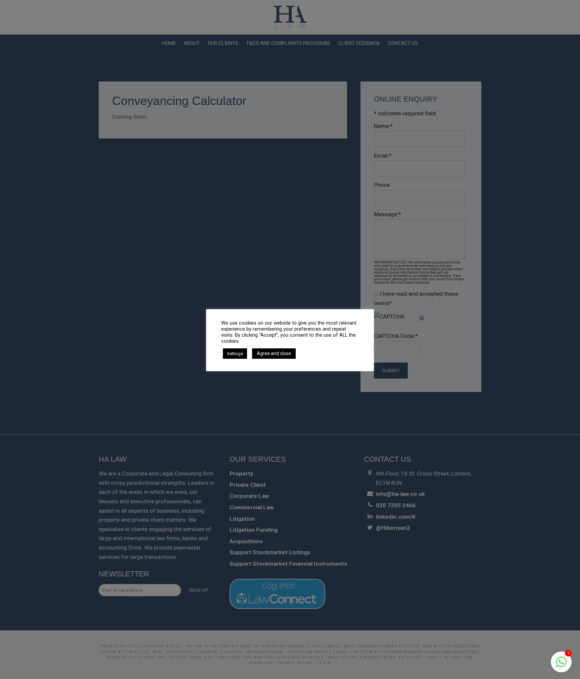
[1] (561, 665)
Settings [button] (235, 353)
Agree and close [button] (274, 353)
